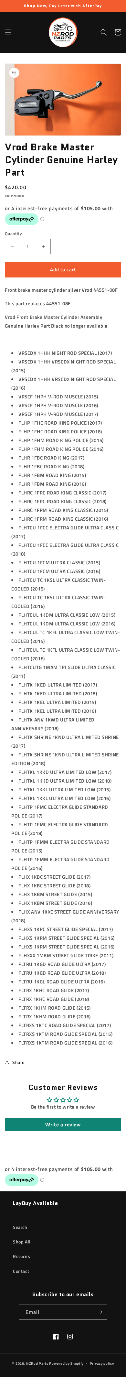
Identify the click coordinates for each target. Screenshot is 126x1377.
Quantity (13, 234)
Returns (21, 1256)
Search (20, 1227)
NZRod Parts (37, 1363)
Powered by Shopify (66, 1363)
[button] (8, 32)
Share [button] (18, 1062)
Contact (21, 1271)
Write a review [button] (62, 1124)
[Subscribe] (100, 1312)
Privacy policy (102, 1363)
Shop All (22, 1241)
